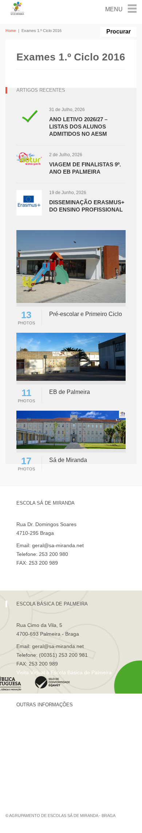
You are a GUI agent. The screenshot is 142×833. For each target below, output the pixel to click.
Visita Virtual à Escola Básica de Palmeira (64, 672)
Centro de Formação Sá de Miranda (58, 726)
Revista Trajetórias (37, 738)
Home (10, 30)
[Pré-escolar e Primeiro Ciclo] (71, 266)
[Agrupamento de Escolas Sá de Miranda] (17, 7)
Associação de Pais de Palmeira (53, 775)
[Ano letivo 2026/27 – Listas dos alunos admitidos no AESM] (29, 119)
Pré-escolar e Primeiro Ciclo (85, 314)
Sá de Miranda (68, 460)
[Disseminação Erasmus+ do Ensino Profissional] (29, 202)
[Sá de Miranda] (71, 429)
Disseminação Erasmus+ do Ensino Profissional (87, 206)
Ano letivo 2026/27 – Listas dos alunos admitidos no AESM (78, 126)
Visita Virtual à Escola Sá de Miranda (58, 572)
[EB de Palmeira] (71, 356)
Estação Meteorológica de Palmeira (57, 763)
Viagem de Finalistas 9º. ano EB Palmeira (85, 168)
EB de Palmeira (69, 392)
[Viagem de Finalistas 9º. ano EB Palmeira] (29, 158)
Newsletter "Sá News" (41, 751)
